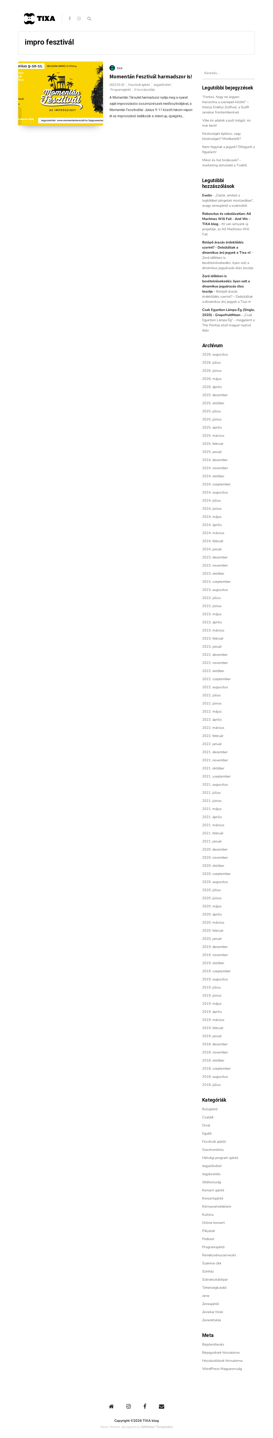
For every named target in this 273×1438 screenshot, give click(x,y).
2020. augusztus (215, 882)
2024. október (213, 476)
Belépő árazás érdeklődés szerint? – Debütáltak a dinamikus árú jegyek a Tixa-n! (227, 296)
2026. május (212, 378)
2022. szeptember (216, 679)
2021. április (212, 817)
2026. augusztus (215, 354)
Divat (206, 1125)
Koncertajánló (212, 1198)
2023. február (213, 638)
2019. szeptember (216, 971)
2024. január (212, 549)
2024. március (213, 533)
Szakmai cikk (211, 1263)
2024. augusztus (215, 492)
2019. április (212, 1011)
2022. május (212, 711)
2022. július (211, 695)
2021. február (213, 833)
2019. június (212, 995)
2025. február (213, 443)
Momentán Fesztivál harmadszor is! (150, 76)
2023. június (212, 606)
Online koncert (213, 1222)
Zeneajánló (210, 1304)
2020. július (211, 890)
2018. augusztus (215, 1076)
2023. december (215, 557)
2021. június (212, 800)
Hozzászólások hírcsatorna (222, 1360)
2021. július (211, 792)
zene (205, 1295)
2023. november (215, 565)
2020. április (212, 914)
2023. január (212, 646)
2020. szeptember (216, 873)
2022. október (213, 671)
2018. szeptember (216, 1068)
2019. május (212, 1003)
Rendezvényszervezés (219, 1255)
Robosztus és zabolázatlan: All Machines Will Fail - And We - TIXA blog (226, 218)
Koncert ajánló (213, 1190)
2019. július (211, 987)
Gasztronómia (213, 1149)
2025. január (212, 452)
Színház (208, 1271)
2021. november (215, 760)
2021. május (212, 809)
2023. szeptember (216, 581)
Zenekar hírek (212, 1312)
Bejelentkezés (213, 1344)
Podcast (208, 1239)
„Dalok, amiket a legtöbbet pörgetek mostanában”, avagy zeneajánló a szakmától (228, 200)
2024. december (215, 460)
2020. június (212, 898)
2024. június (212, 508)
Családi (207, 1117)
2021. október (213, 768)
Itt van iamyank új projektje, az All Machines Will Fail (225, 229)
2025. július (211, 411)
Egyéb (207, 1133)
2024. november (215, 468)
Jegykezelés (211, 1174)
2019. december (215, 947)
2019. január (212, 1036)
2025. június (212, 419)
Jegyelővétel (162, 84)
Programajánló (120, 89)
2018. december (215, 1044)
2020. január (212, 938)
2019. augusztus (215, 979)
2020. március (213, 922)
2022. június (212, 703)
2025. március (213, 435)
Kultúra (207, 1214)
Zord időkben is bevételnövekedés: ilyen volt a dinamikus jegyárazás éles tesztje (227, 262)
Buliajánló (210, 1109)
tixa (119, 68)
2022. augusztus (215, 687)
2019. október (213, 963)
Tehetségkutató (214, 1287)
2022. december (215, 654)
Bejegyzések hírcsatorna (221, 1352)
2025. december (215, 395)
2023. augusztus (215, 589)
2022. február (213, 736)
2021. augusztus (215, 784)
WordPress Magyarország (222, 1368)
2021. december (215, 752)
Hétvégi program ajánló (220, 1157)
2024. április (212, 525)
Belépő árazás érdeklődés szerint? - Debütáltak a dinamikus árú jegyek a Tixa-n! (226, 247)
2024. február (213, 541)
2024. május (212, 516)
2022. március (213, 727)
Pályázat (208, 1231)
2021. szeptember (216, 776)
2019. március (213, 1020)
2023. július (211, 598)
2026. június (212, 370)
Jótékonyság (211, 1182)
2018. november (215, 1052)
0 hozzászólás (144, 89)
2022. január (212, 744)
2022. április (212, 719)
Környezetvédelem (216, 1206)
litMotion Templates (157, 1427)
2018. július (211, 1084)
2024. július (211, 500)
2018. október (213, 1060)
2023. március (213, 630)
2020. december (215, 849)
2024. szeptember (216, 484)
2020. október (213, 865)
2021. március (213, 825)
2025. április (212, 427)
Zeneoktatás (211, 1320)
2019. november (215, 955)
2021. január (212, 841)
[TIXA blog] (39, 33)
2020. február (213, 930)
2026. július (211, 362)
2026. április (212, 387)
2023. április (212, 622)
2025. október (213, 403)
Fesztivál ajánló (139, 84)
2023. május (212, 614)
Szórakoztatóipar (215, 1279)
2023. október (213, 573)
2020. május (212, 906)
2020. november (215, 857)
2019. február (213, 1028)
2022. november (215, 662)
